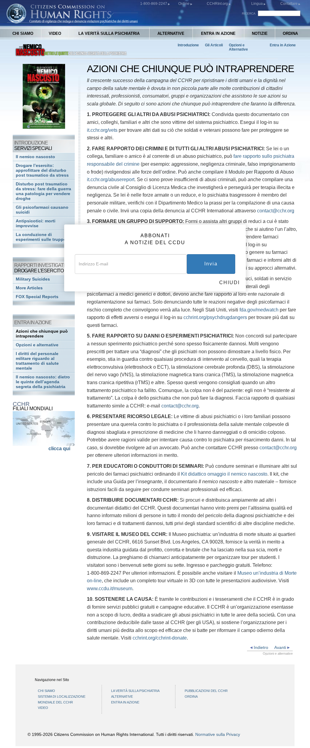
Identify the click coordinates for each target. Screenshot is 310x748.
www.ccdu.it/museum (109, 588)
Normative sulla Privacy (217, 734)
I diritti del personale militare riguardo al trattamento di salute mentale (37, 361)
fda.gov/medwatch (259, 309)
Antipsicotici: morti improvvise (35, 223)
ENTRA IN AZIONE (218, 33)
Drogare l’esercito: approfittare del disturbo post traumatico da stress (42, 170)
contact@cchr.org (275, 210)
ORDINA (290, 33)
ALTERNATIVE (170, 33)
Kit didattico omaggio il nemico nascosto (224, 474)
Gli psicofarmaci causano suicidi (42, 209)
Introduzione (188, 45)
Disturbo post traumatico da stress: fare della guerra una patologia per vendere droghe (43, 191)
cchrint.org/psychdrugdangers (215, 317)
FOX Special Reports (37, 296)
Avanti (280, 647)
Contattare (289, 4)
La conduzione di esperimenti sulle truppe (41, 237)
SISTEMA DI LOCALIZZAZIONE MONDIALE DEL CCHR (61, 699)
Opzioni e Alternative (238, 47)
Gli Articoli (214, 45)
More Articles (29, 288)
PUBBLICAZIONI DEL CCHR (206, 691)
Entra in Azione (283, 45)
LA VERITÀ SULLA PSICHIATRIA (109, 33)
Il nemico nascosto (35, 157)
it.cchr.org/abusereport (110, 179)
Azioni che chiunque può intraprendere (42, 333)
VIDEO (55, 33)
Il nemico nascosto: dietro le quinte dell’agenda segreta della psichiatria (43, 382)
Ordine (184, 4)
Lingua (257, 4)
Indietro (260, 647)
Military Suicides (33, 279)
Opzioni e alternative (37, 345)
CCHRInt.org (218, 4)
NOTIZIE (260, 33)
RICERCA (249, 13)
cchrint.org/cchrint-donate (160, 637)
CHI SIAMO (22, 33)
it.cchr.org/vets (102, 130)
